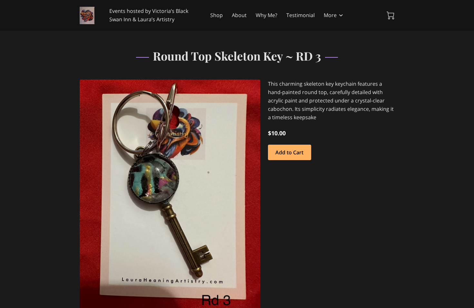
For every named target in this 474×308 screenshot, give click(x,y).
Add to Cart (289, 152)
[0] (390, 15)
